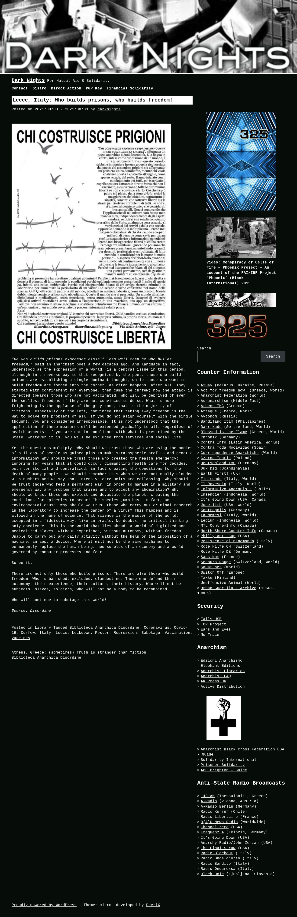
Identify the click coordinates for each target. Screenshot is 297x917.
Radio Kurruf (215, 812)
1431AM (208, 796)
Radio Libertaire (219, 817)
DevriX (153, 905)
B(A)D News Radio (219, 822)
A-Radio (209, 801)
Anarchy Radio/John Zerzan (230, 843)
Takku (206, 578)
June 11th (211, 505)
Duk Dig (209, 469)
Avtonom (209, 416)
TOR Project (213, 624)
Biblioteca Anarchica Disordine (104, 628)
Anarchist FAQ (216, 676)
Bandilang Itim (217, 422)
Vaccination (177, 633)
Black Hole (212, 874)
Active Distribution (223, 687)
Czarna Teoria (216, 458)
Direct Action (66, 88)
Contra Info (213, 442)
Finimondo (211, 479)
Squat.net (211, 567)
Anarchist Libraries (223, 671)
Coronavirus (156, 628)
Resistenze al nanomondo (227, 541)
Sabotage (151, 633)
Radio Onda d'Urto (220, 858)
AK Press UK (213, 681)
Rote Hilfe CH (216, 547)
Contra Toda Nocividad (225, 448)
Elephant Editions (220, 666)
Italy (45, 633)
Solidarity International (228, 760)
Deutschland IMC (218, 463)
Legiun (208, 521)
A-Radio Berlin (217, 807)
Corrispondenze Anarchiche (230, 453)
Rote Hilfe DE (216, 552)
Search (204, 348)
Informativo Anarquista (226, 489)
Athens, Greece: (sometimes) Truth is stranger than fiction (79, 653)
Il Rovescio (213, 484)
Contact (20, 88)
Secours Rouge (216, 562)
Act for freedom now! (224, 390)
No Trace (210, 635)
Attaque (209, 411)
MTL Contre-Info (218, 526)
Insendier (211, 495)
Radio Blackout (217, 853)
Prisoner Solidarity (223, 765)
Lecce (61, 633)
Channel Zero (215, 827)
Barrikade (211, 427)
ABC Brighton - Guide (224, 770)
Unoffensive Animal (221, 583)
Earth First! (215, 474)
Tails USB (211, 619)
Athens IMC (212, 406)
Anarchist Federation (224, 396)
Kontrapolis (213, 510)
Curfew (28, 633)
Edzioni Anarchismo (221, 661)
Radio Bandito (216, 864)
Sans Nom (210, 557)
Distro (39, 88)
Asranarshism (215, 401)
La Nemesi (211, 515)
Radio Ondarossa (218, 869)
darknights (109, 109)
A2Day (206, 385)
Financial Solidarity (130, 88)
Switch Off (212, 573)
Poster (102, 633)
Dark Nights (28, 80)
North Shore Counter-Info (228, 531)
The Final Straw (218, 848)
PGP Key (94, 88)
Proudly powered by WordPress (44, 905)
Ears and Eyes (216, 630)
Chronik (209, 437)
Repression (125, 633)
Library (43, 628)
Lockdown (81, 633)
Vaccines (21, 638)
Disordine (40, 611)
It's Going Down (218, 500)
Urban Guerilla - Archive (228, 588)
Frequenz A (212, 832)
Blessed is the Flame (224, 432)
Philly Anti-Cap (218, 536)
